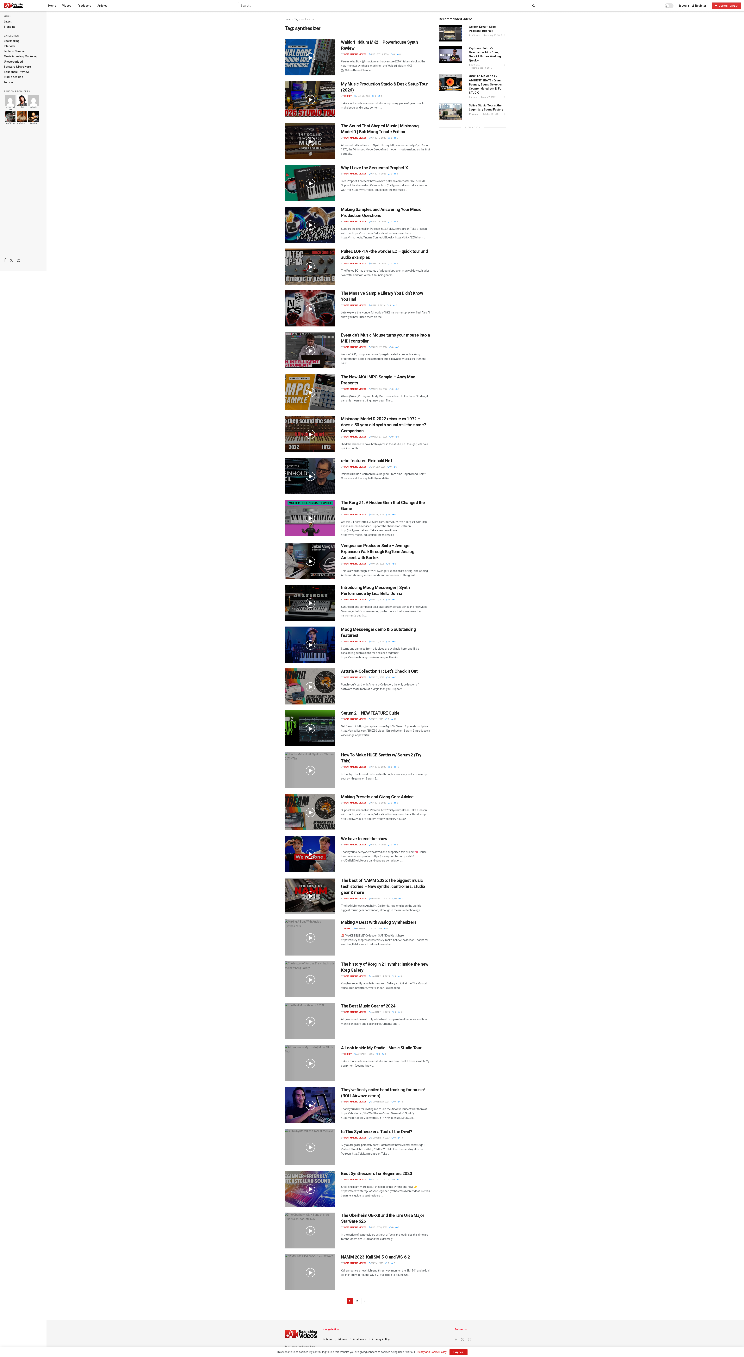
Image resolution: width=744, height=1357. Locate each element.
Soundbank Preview (16, 71)
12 (401, 1102)
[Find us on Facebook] (5, 260)
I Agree (458, 1352)
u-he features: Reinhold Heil (366, 460)
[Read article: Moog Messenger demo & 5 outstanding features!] (310, 645)
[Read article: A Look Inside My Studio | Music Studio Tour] (310, 1063)
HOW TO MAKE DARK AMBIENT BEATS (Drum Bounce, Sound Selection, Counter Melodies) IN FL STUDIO (486, 84)
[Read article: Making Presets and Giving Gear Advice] (310, 812)
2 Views (473, 97)
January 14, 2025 (380, 976)
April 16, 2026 (378, 138)
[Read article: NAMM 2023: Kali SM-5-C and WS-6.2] (310, 1272)
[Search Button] (533, 5)
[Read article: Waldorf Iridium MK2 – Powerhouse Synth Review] (310, 57)
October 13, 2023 (379, 1138)
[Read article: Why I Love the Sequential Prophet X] (310, 183)
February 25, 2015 (493, 35)
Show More (472, 127)
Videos (66, 5)
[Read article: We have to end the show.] (310, 854)
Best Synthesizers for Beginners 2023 (376, 1173)
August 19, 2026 (379, 54)
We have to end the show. (364, 838)
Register (700, 5)
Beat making (12, 40)
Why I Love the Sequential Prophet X (374, 167)
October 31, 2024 (490, 114)
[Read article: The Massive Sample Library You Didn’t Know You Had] (310, 308)
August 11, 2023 (379, 1179)
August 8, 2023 (378, 1227)
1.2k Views (474, 65)
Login (685, 5)
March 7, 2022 (488, 97)
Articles (102, 5)
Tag (296, 19)
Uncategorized (13, 61)
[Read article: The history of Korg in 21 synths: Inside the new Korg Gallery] (310, 979)
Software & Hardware (17, 66)
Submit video (728, 5)
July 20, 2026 (363, 96)
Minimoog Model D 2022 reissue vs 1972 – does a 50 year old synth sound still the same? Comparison (383, 424)
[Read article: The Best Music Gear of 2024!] (310, 1021)
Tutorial (9, 82)
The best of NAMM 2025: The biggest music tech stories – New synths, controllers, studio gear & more (383, 886)
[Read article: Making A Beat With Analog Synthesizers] (310, 937)
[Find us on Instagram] (18, 260)
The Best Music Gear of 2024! (368, 1006)
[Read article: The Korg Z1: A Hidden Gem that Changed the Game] (310, 518)
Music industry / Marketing (21, 56)
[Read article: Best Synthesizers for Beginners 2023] (310, 1189)
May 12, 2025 (377, 641)
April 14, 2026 (378, 174)
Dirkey (348, 96)
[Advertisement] (23, 194)
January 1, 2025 (365, 1054)
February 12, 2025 (380, 898)
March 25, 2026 (378, 389)
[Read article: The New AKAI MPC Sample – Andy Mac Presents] (310, 392)
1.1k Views (474, 35)
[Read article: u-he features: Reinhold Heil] (310, 476)
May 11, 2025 (377, 677)
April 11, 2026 (378, 221)
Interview (9, 46)
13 (401, 1138)
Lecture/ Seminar (15, 51)
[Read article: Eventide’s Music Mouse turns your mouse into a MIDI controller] (310, 350)
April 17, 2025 (378, 844)
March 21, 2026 (378, 437)
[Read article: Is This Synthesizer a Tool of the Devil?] (310, 1147)
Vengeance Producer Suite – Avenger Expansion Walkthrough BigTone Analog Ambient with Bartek (377, 551)
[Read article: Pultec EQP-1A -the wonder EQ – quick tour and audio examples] (310, 267)
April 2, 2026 (377, 305)
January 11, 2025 (380, 1012)
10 (394, 719)
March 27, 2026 (378, 347)
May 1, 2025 (376, 719)
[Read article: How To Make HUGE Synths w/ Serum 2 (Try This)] (310, 770)
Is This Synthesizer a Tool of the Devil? (376, 1131)
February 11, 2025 (365, 928)
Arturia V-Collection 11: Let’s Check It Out (379, 671)
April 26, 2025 (378, 767)
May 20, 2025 (377, 564)
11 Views (473, 114)
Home (52, 5)
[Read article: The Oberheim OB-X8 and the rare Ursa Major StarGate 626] (310, 1231)
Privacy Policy (381, 1339)
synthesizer (307, 19)
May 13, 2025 (377, 599)
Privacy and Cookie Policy (431, 1352)
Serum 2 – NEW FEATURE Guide (370, 713)
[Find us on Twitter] (11, 260)
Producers (84, 5)
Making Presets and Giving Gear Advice (377, 796)
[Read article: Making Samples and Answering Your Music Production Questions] (310, 225)
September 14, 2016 (481, 68)
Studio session (13, 77)
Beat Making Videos (355, 54)
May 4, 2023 (376, 1263)
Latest (7, 21)
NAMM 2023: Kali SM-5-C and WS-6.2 (375, 1257)
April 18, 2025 (378, 803)
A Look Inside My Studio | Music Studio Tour (381, 1047)
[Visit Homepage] (20, 5)
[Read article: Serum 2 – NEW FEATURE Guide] (310, 728)
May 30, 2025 (377, 514)
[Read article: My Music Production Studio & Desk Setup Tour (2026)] (310, 99)
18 (397, 767)
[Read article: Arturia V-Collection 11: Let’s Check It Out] (310, 686)
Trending (10, 26)
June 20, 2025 (377, 467)
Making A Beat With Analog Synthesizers (378, 922)
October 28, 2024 (379, 1102)
